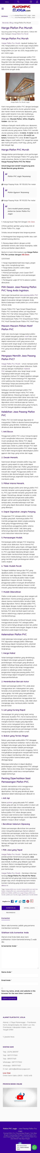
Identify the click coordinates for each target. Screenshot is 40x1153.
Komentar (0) (10, 908)
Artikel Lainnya (29, 908)
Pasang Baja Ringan (22, 1133)
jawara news (9, 1037)
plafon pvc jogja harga (20, 893)
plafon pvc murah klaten (30, 894)
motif (27, 336)
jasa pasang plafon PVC (29, 295)
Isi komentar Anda (8, 946)
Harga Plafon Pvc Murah (16, 27)
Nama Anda (6, 972)
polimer (10, 802)
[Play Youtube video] (20, 1097)
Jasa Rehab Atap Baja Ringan (20, 1138)
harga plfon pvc (11, 891)
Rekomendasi (10, 912)
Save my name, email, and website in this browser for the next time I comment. (18, 992)
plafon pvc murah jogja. (13, 894)
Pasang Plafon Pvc (9, 1133)
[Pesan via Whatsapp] (25, 2)
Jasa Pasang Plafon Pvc (28, 1137)
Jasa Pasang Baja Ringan (11, 1137)
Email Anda (5, 980)
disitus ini (4, 885)
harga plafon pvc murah (13, 889)
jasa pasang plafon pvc (24, 891)
